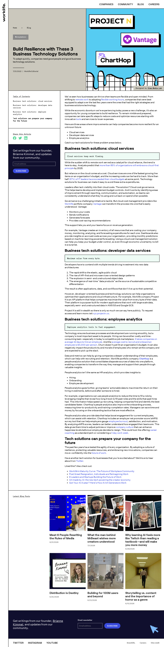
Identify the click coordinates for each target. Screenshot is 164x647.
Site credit (155, 643)
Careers (153, 4)
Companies (106, 4)
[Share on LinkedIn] (27, 138)
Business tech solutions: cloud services (32, 101)
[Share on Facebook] (16, 138)
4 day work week (119, 433)
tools (78, 119)
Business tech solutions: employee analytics (29, 113)
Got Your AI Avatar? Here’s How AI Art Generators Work (97, 482)
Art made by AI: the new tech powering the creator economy (100, 480)
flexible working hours (112, 99)
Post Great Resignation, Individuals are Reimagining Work (98, 474)
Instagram (35, 642)
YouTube (52, 642)
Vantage (97, 204)
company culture (124, 427)
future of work (99, 453)
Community (125, 4)
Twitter (79, 461)
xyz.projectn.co (101, 313)
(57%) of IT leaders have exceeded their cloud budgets (97, 179)
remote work (81, 99)
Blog (140, 4)
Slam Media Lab (155, 88)
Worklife (69, 204)
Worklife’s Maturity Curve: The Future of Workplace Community (101, 471)
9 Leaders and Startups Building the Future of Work (95, 477)
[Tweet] (21, 138)
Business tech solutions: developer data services (32, 106)
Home (15, 28)
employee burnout (118, 421)
